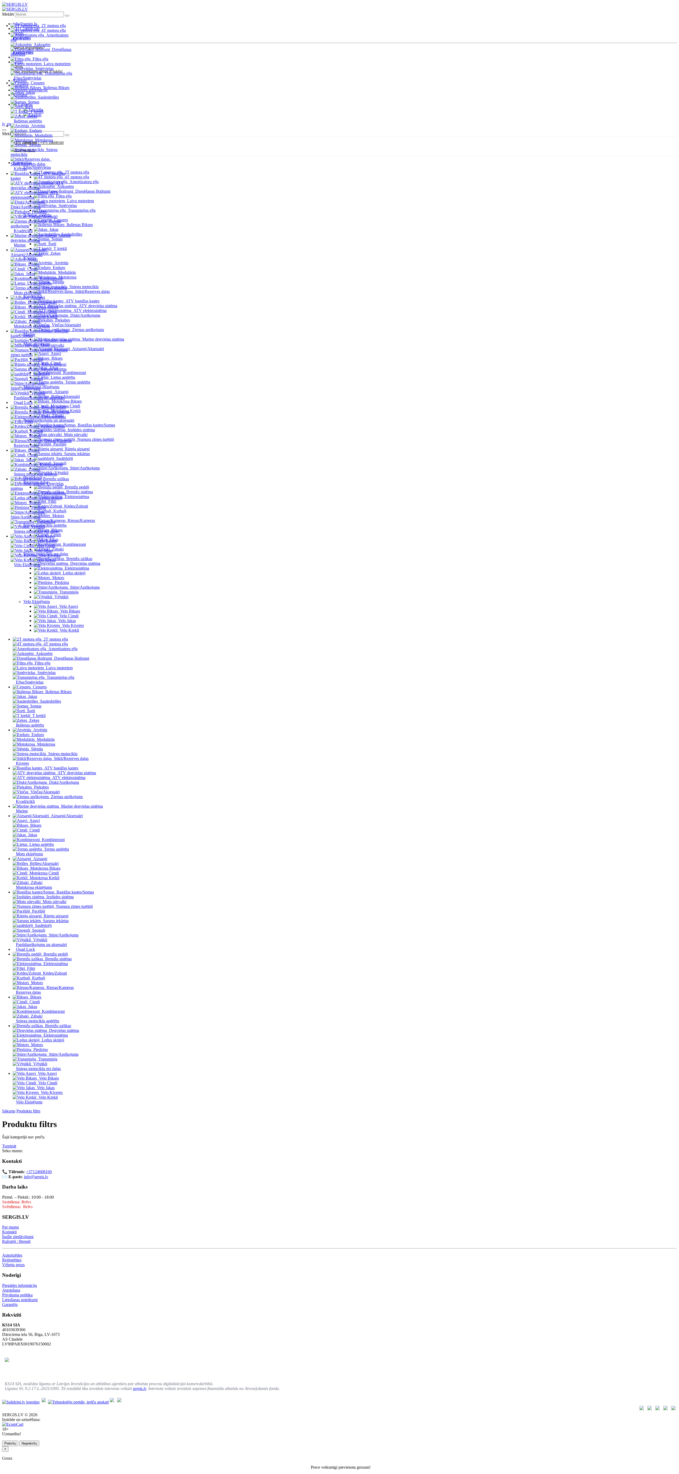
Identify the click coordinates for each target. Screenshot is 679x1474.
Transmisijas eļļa (58, 73)
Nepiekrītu (29, 1443)
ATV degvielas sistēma (37, 185)
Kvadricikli (23, 230)
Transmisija (45, 522)
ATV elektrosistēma (68, 777)
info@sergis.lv (36, 1176)
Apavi (32, 259)
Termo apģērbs (54, 288)
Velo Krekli (46, 560)
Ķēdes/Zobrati (53, 426)
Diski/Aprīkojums (26, 207)
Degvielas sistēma (64, 1030)
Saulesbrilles (48, 97)
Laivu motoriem (57, 63)
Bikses (33, 264)
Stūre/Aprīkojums (25, 388)
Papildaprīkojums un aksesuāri (39, 397)
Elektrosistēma (53, 417)
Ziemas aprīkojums (67, 796)
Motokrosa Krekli (42, 316)
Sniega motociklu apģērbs (35, 474)
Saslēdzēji (41, 374)
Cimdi (32, 269)
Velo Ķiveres (49, 555)
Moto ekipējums (27, 293)
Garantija (10, 1304)
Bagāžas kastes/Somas (96, 425)
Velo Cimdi (45, 545)
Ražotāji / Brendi (16, 1241)
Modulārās (44, 135)
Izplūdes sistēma (58, 340)
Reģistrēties (11, 1260)
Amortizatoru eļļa (62, 648)
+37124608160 (39, 1171)
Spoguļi (36, 378)
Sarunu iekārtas (54, 369)
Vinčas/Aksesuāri (43, 216)
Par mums (10, 1227)
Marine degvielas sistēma (103, 339)
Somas (33, 102)
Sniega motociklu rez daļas (36, 531)
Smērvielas (44, 68)
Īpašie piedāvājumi (17, 1236)
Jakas (30, 92)
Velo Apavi (45, 536)
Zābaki (34, 321)
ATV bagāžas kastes (61, 768)
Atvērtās (38, 126)
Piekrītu (10, 1443)
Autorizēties (12, 1255)
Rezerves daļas (26, 445)
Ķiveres (20, 168)
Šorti (29, 106)
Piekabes (39, 211)
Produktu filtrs (28, 1111)
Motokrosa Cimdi (42, 312)
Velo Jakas (44, 550)
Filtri (29, 421)
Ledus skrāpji (51, 498)
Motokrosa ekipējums (32, 326)
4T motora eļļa (53, 30)
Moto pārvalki (52, 345)
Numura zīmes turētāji (74, 906)
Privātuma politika (17, 1295)
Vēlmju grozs (13, 1264)
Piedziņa (38, 507)
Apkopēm (42, 44)
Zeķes (32, 116)
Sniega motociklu (62, 753)
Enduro (35, 130)
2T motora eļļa (53, 25)
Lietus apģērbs (39, 283)
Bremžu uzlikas (56, 479)
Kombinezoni (51, 278)
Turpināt (9, 1146)
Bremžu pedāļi (53, 407)
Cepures (38, 83)
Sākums (8, 1111)
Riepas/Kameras (58, 440)
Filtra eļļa (40, 59)
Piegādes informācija (19, 1285)
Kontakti (9, 1232)
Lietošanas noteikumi (20, 1299)
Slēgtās (35, 145)
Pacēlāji (36, 359)
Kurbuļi (36, 431)
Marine (20, 245)
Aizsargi (38, 297)
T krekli (36, 111)
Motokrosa (44, 140)
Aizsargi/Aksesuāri (26, 254)
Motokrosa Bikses (43, 307)
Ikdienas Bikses (56, 87)
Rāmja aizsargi (54, 364)
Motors (35, 436)
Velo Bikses (47, 541)
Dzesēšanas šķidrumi (71, 658)
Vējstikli (38, 393)
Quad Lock (23, 402)
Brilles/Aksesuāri (42, 302)
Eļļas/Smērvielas (27, 78)
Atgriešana (11, 1290)
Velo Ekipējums (27, 564)
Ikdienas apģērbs (28, 121)
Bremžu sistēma (56, 412)
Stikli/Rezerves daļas (28, 164)
